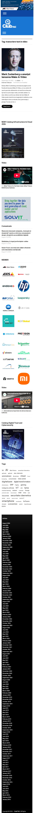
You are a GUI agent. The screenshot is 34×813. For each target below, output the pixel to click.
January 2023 (7, 616)
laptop (26, 488)
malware (14, 490)
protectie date (5, 492)
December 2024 (7, 567)
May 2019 (5, 712)
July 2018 (5, 734)
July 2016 (5, 786)
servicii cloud (15, 498)
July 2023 (5, 603)
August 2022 (6, 627)
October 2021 (7, 649)
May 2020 (5, 686)
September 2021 (7, 651)
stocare (4, 504)
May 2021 (5, 660)
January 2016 (7, 799)
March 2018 (6, 743)
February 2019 (7, 719)
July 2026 (5, 525)
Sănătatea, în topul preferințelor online (15, 241)
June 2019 (6, 710)
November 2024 (7, 569)
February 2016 (7, 797)
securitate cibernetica (21, 495)
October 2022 (7, 623)
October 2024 (7, 571)
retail (19, 493)
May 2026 (5, 529)
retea (24, 492)
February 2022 (7, 640)
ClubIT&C (17, 811)
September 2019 (7, 704)
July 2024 (5, 577)
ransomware (14, 492)
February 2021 (7, 666)
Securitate (5, 496)
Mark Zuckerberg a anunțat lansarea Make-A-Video (16, 75)
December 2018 (7, 723)
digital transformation (22, 482)
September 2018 (7, 730)
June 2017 (6, 762)
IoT (17, 488)
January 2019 (7, 721)
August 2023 (6, 601)
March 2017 (6, 769)
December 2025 (7, 540)
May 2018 (5, 738)
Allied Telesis (13, 470)
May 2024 (5, 582)
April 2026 (6, 532)
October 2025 (7, 545)
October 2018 (7, 727)
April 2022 (6, 636)
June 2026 (6, 527)
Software (26, 501)
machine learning (6, 490)
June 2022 (6, 632)
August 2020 (6, 680)
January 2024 (7, 590)
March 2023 (6, 612)
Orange (27, 490)
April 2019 (6, 714)
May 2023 (5, 608)
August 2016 (6, 784)
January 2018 (7, 747)
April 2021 (6, 662)
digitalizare (7, 481)
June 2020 (6, 684)
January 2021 (7, 669)
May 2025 (5, 556)
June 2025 (6, 553)
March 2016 (6, 795)
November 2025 (7, 543)
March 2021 (6, 664)
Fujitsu (17, 485)
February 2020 (7, 693)
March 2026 (6, 534)
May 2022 (5, 634)
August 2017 (6, 758)
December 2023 (7, 593)
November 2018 (7, 725)
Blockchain (16, 476)
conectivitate (12, 479)
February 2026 (7, 536)
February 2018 (7, 745)
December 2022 (7, 619)
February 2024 (7, 588)
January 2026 (7, 538)
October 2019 (7, 701)
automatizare (6, 476)
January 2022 (7, 643)
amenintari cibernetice (24, 470)
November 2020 (7, 673)
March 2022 (6, 638)
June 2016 (6, 788)
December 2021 (7, 645)
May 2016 (5, 791)
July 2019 (5, 708)
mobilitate (21, 490)
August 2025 (6, 549)
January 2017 (7, 773)
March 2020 (6, 690)
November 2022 (7, 621)
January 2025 (7, 564)
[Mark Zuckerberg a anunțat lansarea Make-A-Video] (13, 59)
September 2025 (7, 547)
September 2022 (7, 625)
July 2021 (5, 656)
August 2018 (6, 732)
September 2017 (7, 756)
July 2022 (5, 630)
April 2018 (6, 740)
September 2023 (7, 599)
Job (21, 488)
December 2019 (7, 697)
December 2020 (7, 671)
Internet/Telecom (7, 82)
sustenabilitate (12, 504)
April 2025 (6, 558)
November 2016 (7, 777)
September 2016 (7, 782)
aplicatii (10, 473)
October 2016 (7, 780)
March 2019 (6, 717)
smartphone (8, 501)
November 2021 (7, 647)
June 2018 (6, 736)
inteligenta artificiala (8, 488)
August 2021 (6, 654)
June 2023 (6, 606)
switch (20, 504)
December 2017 (7, 749)
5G (3, 470)
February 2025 (7, 562)
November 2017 (7, 751)
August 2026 (6, 523)
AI (6, 470)
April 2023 (6, 610)
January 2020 (7, 695)
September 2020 (7, 677)
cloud (23, 476)
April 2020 (6, 688)
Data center (22, 479)
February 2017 (7, 771)
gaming (23, 485)
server (3, 498)
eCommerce (5, 485)
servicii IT (21, 498)
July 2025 (5, 551)
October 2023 (7, 597)
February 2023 (7, 614)
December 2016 (7, 775)
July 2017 (5, 760)
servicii (8, 498)
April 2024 (6, 584)
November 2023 (7, 595)
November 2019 (7, 699)
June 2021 (6, 658)
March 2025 (6, 560)
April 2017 (6, 767)
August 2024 (6, 575)
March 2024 (6, 586)
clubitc (18, 80)
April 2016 (6, 793)
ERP (11, 485)
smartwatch (18, 501)
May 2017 (5, 764)
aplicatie (4, 473)
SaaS (29, 492)
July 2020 (5, 682)
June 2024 (6, 580)
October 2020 (7, 675)
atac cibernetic (18, 473)
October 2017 (7, 754)
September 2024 (7, 573)
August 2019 (6, 706)
